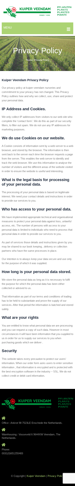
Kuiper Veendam (36, 475)
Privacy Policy (56, 475)
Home (29, 60)
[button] (69, 29)
